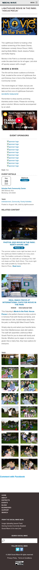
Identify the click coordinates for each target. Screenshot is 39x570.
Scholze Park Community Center (14, 188)
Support (5, 510)
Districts (6, 500)
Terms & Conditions (25, 558)
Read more (17, 266)
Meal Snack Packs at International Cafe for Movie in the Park (19, 302)
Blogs (4, 505)
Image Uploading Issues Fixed (12, 523)
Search (5, 512)
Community (16, 201)
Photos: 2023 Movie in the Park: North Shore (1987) (19, 243)
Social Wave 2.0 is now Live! (11, 528)
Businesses (6, 507)
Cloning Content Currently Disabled (14, 526)
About (4, 497)
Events (5, 502)
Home (4, 495)
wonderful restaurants (10, 94)
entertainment (6, 201)
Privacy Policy (12, 558)
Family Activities (25, 201)
